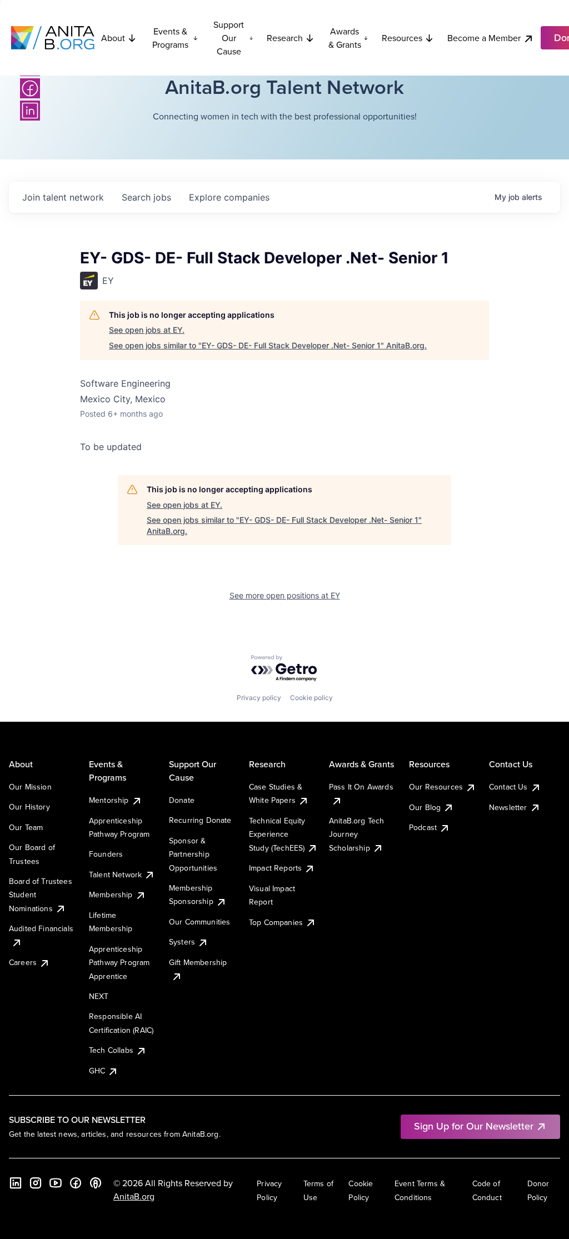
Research (285, 38)
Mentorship (109, 800)
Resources (402, 38)
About (113, 38)
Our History (29, 806)
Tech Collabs (111, 1050)
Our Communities (199, 921)
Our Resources (436, 786)
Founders (106, 854)
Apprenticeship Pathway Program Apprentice (119, 962)
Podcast (423, 827)
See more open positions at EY (284, 595)
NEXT (99, 996)
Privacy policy (259, 697)
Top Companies (276, 922)
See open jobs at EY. (146, 329)
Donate (181, 800)
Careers (23, 962)
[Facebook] (30, 88)
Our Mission (30, 786)
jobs (146, 197)
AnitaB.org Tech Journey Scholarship (356, 834)
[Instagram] (35, 1183)
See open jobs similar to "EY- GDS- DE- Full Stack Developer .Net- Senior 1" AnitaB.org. (268, 345)
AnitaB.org (133, 1196)
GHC (97, 1070)
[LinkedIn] (30, 111)
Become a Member (484, 38)
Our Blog (425, 807)
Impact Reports (275, 867)
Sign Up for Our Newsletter (473, 1126)
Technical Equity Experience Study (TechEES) (277, 834)
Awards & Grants (344, 38)
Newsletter (508, 807)
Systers (182, 941)
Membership (111, 894)
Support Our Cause (228, 37)
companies (229, 197)
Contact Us (508, 786)
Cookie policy (311, 697)
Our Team (26, 827)
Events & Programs (170, 38)
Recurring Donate (200, 820)
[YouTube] (55, 1183)
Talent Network (115, 874)
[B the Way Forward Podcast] (95, 1183)
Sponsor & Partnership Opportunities (193, 854)
